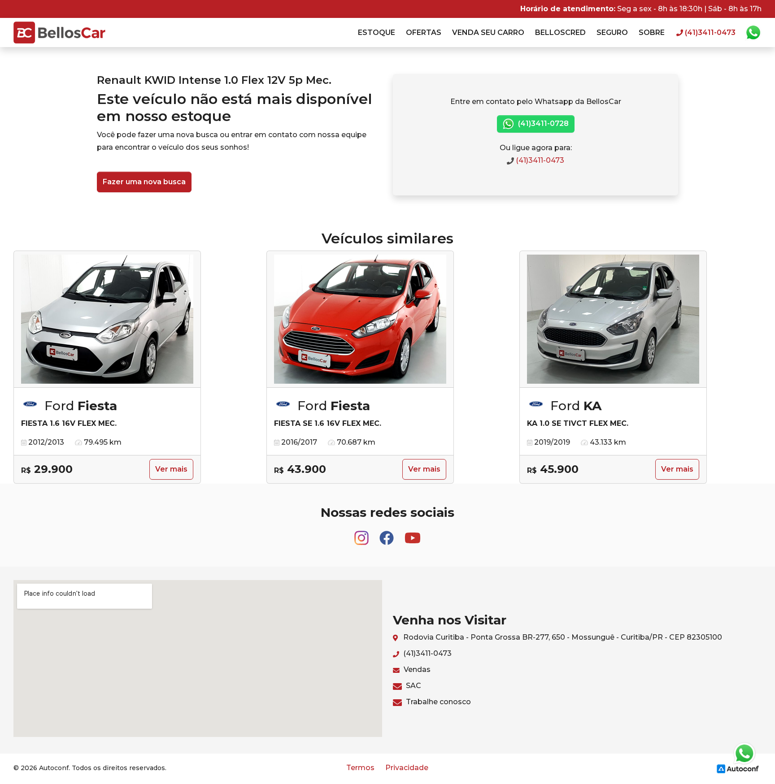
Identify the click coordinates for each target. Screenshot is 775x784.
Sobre (652, 32)
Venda (488, 32)
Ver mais (171, 469)
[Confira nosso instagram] (362, 533)
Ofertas (423, 32)
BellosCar (59, 32)
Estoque (376, 32)
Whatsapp (753, 33)
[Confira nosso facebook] (387, 533)
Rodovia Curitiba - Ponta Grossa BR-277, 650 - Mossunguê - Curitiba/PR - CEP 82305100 (561, 637)
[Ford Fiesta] (107, 319)
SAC (412, 685)
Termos (360, 767)
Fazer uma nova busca (144, 182)
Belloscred (560, 32)
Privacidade (406, 767)
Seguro (612, 32)
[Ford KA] (613, 319)
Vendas (416, 669)
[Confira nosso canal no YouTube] (412, 533)
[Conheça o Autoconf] (738, 768)
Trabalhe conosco (437, 701)
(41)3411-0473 (539, 160)
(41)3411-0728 (542, 123)
